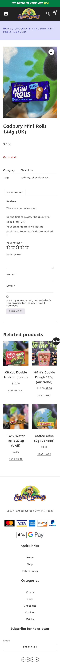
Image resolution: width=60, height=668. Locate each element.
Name (11, 274)
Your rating (14, 243)
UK (47, 177)
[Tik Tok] (32, 659)
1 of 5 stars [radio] (8, 247)
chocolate (38, 177)
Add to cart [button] (16, 390)
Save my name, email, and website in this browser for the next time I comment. (29, 303)
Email (10, 285)
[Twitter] (37, 659)
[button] (6, 14)
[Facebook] (23, 659)
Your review (14, 254)
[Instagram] (28, 659)
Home (7, 28)
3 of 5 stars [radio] (18, 247)
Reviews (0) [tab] (15, 192)
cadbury (25, 177)
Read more (44, 395)
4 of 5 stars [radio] (22, 247)
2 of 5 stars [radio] (13, 247)
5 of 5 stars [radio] (27, 247)
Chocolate (23, 28)
